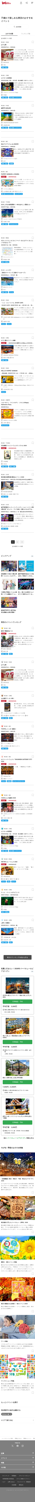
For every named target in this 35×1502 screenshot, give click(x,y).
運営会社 (21, 1485)
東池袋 (5, 259)
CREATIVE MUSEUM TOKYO (10, 122)
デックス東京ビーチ (8, 743)
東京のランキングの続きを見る (17, 957)
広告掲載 (14, 1485)
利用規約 (14, 1475)
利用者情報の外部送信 (8, 1478)
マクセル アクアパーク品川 (10, 158)
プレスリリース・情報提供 (24, 1482)
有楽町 (5, 221)
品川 (4, 161)
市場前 (5, 95)
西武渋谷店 (6, 62)
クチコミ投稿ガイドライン (23, 1478)
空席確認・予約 (17, 1001)
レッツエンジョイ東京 (7, 1438)
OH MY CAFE (6, 317)
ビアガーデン (21, 1138)
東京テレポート (19, 191)
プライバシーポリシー (24, 1475)
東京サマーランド (7, 287)
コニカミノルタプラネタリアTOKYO (12, 219)
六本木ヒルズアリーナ (9, 813)
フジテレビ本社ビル (8, 189)
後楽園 (12, 526)
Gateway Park (6, 776)
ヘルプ (3, 1482)
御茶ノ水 (5, 494)
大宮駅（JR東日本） (8, 385)
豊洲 (4, 357)
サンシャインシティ (8, 257)
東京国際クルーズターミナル (17, 715)
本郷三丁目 (15, 494)
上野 (10, 940)
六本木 (5, 818)
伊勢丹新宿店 (6, 876)
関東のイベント (27, 1438)
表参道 (5, 321)
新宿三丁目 (13, 879)
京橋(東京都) (6, 125)
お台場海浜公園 (7, 191)
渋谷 (4, 65)
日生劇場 (5, 461)
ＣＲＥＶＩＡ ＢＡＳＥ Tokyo (10, 92)
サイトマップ (5, 1475)
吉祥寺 (5, 422)
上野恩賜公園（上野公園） (10, 937)
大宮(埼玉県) (6, 389)
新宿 (9, 321)
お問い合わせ (11, 1482)
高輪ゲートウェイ (7, 778)
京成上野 (5, 940)
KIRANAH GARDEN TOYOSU (10, 355)
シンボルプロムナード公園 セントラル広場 (14, 713)
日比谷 (5, 464)
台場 (13, 191)
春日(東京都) (6, 526)
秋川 (4, 289)
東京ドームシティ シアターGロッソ (12, 523)
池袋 (9, 259)
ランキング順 (25, 33)
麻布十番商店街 (7, 649)
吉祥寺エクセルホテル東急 (10, 420)
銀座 (9, 221)
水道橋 (10, 494)
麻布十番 (5, 651)
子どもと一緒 (5, 1414)
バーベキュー (11, 1138)
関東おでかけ (18, 1438)
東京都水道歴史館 (7, 491)
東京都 (2, 42)
